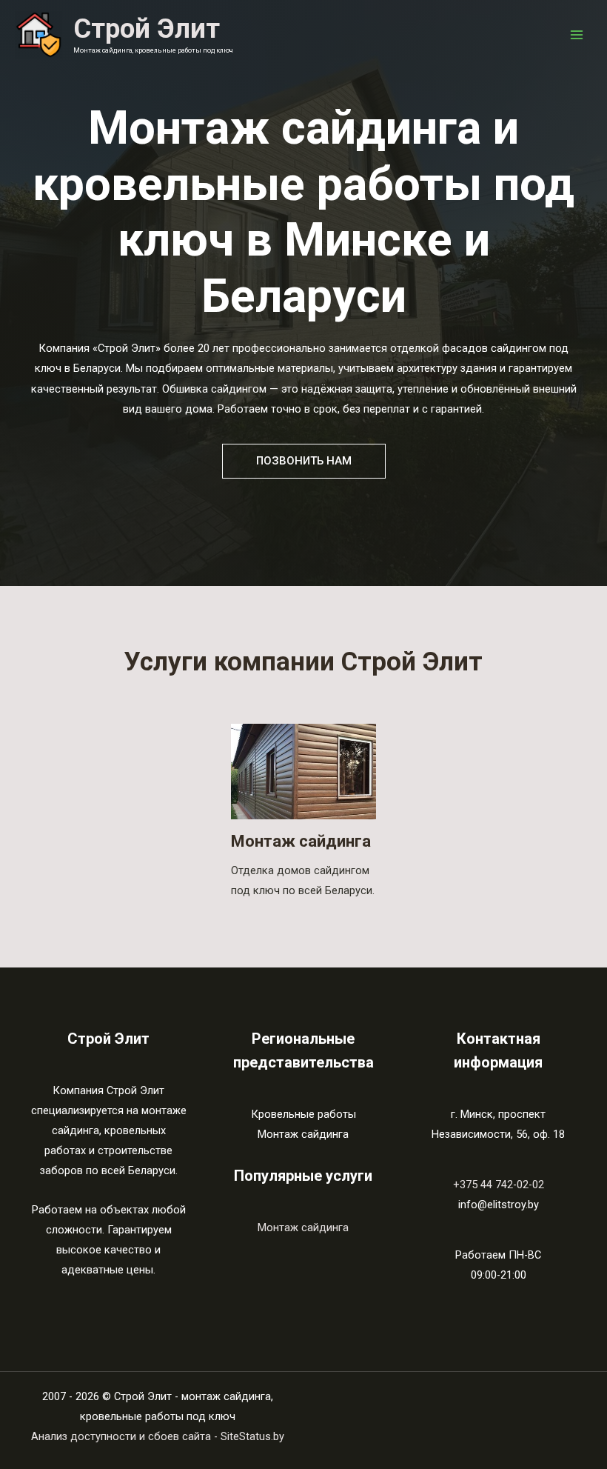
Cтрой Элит (146, 28)
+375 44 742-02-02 (498, 1184)
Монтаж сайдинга (301, 841)
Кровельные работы (303, 1114)
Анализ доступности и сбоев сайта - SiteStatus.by (157, 1436)
